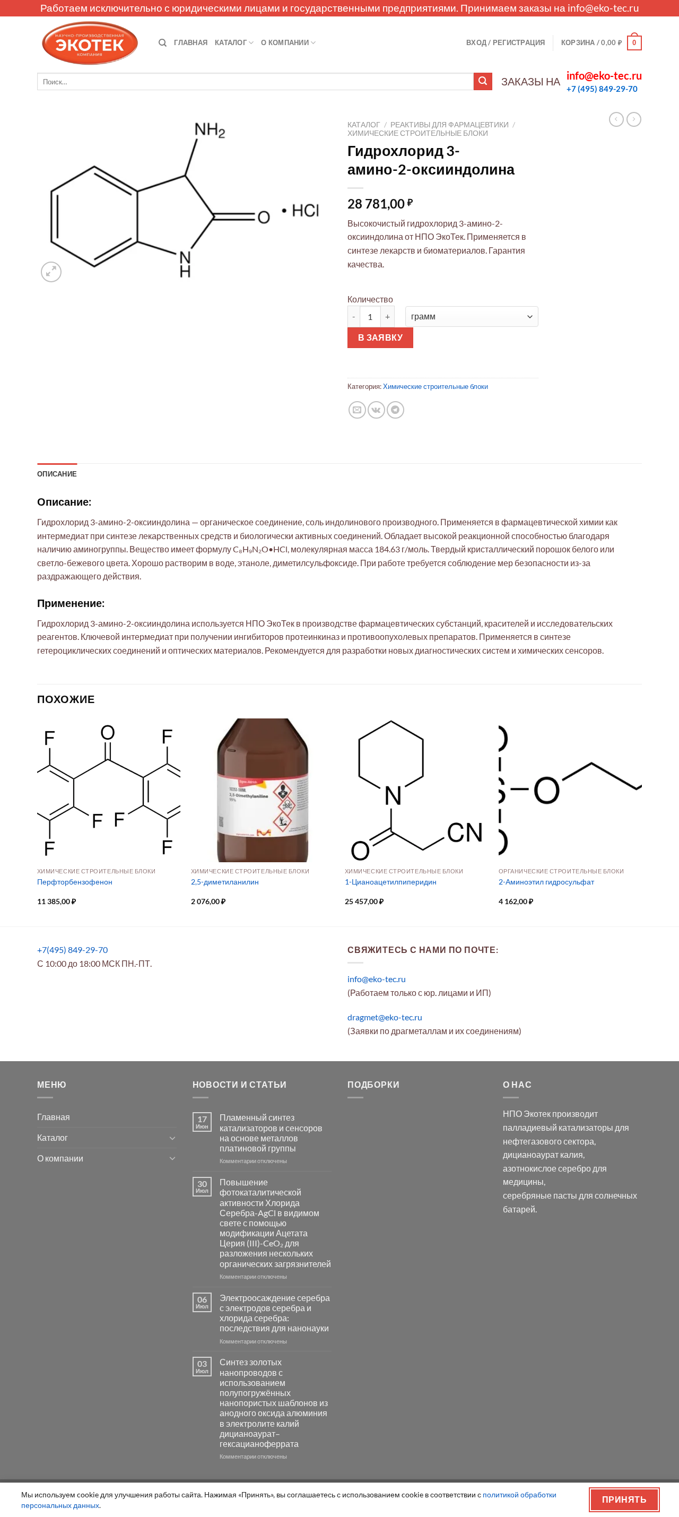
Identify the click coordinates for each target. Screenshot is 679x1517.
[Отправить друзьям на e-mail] (357, 410)
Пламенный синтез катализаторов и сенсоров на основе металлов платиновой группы (271, 1132)
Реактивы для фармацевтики (449, 124)
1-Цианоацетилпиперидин (391, 881)
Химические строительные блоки (417, 133)
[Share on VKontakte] (376, 410)
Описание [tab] (57, 474)
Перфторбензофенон (74, 881)
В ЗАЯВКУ (380, 337)
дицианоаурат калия (543, 1154)
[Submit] (483, 82)
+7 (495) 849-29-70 (602, 88)
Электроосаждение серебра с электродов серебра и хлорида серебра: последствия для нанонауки (275, 1313)
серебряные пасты (540, 1195)
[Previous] (38, 821)
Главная (190, 42)
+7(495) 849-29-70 (72, 949)
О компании (285, 42)
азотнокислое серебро (547, 1168)
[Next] (641, 821)
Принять (624, 1499)
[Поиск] (163, 43)
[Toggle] (172, 1137)
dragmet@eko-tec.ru (384, 1017)
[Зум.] (51, 272)
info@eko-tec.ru (603, 8)
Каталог (231, 42)
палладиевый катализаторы (558, 1127)
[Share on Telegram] (395, 410)
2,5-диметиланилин (225, 881)
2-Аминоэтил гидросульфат (546, 881)
